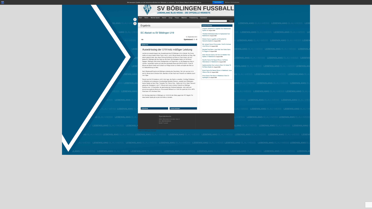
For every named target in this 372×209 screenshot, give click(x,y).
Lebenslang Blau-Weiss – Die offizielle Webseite (183, 12)
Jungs (170, 18)
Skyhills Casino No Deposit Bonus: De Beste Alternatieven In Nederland (215, 61)
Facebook (135, 19)
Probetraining (193, 18)
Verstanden (218, 2)
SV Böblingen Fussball (195, 8)
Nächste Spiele (155, 18)
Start (140, 18)
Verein (146, 18)
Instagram (135, 23)
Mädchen (184, 18)
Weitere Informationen (232, 2)
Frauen (177, 18)
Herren (164, 18)
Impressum (203, 18)
